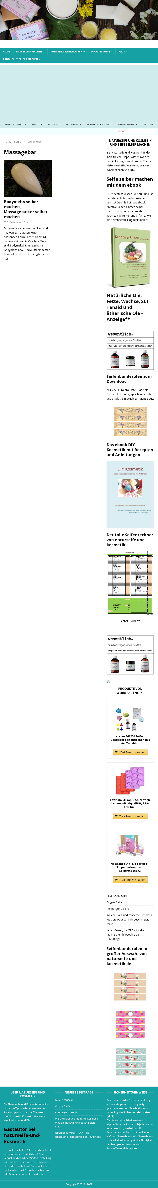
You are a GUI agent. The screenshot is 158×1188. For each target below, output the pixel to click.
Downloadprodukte (99, 124)
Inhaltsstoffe (100, 51)
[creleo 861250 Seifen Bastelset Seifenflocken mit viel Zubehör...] (130, 717)
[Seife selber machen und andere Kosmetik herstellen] (79, 38)
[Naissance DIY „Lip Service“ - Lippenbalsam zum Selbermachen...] (130, 844)
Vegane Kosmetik (128, 124)
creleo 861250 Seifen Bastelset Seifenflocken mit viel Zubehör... (130, 740)
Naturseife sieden (13, 124)
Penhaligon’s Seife (118, 908)
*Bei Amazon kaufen (132, 752)
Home (6, 51)
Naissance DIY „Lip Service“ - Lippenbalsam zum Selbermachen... (130, 867)
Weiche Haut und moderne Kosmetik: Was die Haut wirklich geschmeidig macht (130, 919)
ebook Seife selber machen (20, 59)
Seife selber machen (29, 51)
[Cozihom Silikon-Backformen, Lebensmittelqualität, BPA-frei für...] (130, 780)
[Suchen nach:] (135, 131)
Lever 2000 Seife (117, 896)
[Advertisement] (79, 92)
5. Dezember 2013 (17, 222)
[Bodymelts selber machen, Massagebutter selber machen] (28, 178)
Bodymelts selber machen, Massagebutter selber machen (26, 209)
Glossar (148, 124)
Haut (121, 51)
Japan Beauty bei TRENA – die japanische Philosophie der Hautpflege (125, 934)
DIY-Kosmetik (74, 124)
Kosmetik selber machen (66, 51)
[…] (6, 258)
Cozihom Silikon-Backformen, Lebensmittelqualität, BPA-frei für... (130, 803)
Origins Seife (114, 902)
